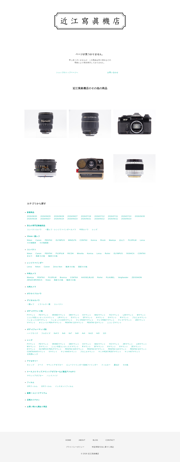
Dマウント (43, 347)
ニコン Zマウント (114, 323)
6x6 (63, 333)
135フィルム (32, 386)
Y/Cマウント (114, 315)
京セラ (122, 240)
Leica (142, 240)
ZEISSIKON (137, 277)
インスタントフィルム (64, 386)
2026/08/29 (45, 216)
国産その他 (40, 256)
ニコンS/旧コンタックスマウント (40, 317)
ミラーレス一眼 (44, 304)
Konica (94, 240)
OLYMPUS (60, 240)
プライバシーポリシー (75, 447)
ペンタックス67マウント (37, 320)
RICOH (71, 253)
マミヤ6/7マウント (132, 352)
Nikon (29, 240)
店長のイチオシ (33, 400)
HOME (68, 440)
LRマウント (63, 317)
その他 (125, 365)
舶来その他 (53, 256)
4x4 (83, 333)
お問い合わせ (112, 72)
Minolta (80, 253)
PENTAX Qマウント (95, 323)
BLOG (95, 440)
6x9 (77, 333)
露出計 (116, 365)
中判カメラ (84, 230)
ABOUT (82, 440)
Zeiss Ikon (57, 267)
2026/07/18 (86, 216)
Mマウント (141, 315)
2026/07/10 (126, 216)
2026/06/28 (32, 219)
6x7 (70, 333)
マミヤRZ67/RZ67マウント (109, 352)
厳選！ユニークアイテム (37, 393)
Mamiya (112, 240)
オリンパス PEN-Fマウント (50, 323)
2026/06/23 (73, 219)
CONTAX (83, 240)
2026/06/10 (126, 219)
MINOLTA (72, 240)
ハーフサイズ (32, 333)
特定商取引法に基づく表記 (103, 447)
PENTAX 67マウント (96, 349)
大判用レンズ (32, 354)
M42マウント (100, 315)
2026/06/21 (86, 219)
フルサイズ (45, 333)
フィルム (30, 382)
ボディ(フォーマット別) (37, 329)
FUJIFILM (132, 240)
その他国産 (44, 243)
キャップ (30, 365)
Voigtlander (123, 277)
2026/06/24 (59, 219)
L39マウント (128, 315)
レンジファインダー (35, 263)
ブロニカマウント (139, 317)
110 (104, 333)
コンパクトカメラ (34, 230)
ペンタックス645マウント (62, 320)
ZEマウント (136, 347)
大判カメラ (31, 287)
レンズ (94, 230)
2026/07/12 (99, 216)
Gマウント (112, 317)
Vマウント (31, 323)
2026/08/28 (59, 216)
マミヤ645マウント (69, 352)
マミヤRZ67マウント (85, 320)
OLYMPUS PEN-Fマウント (50, 349)
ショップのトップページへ (67, 72)
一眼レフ (30, 304)
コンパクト (31, 250)
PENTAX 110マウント (74, 323)
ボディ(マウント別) (35, 311)
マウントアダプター (55, 365)
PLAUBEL (110, 277)
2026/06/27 (45, 219)
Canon (38, 240)
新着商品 (30, 212)
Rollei (107, 253)
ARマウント (128, 344)
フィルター (106, 365)
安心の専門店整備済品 (36, 226)
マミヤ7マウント (125, 320)
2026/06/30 (140, 216)
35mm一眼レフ (33, 236)
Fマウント (31, 315)
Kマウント (87, 315)
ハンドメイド (52, 376)
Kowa (48, 280)
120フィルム (46, 386)
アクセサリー (32, 361)
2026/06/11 (113, 219)
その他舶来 (31, 243)
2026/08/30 (32, 216)
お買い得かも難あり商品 (37, 407)
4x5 (98, 333)
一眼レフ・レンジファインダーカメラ (60, 230)
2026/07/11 (113, 216)
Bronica (63, 277)
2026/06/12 (99, 219)
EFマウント (88, 317)
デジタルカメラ (33, 300)
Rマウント (124, 317)
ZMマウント (140, 320)
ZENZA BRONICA (34, 280)
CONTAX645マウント (36, 352)
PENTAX (48, 240)
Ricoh (103, 240)
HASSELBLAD (87, 277)
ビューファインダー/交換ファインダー (82, 365)
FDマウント (44, 315)
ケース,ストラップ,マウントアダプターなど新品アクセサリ (51, 372)
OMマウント (74, 315)
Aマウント (100, 317)
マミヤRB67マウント (106, 320)
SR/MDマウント (59, 315)
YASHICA (130, 253)
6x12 (91, 333)
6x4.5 (56, 333)
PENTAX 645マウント (74, 349)
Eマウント (75, 317)
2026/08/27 (73, 216)
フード (40, 365)
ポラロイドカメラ (34, 294)
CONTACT (110, 440)
